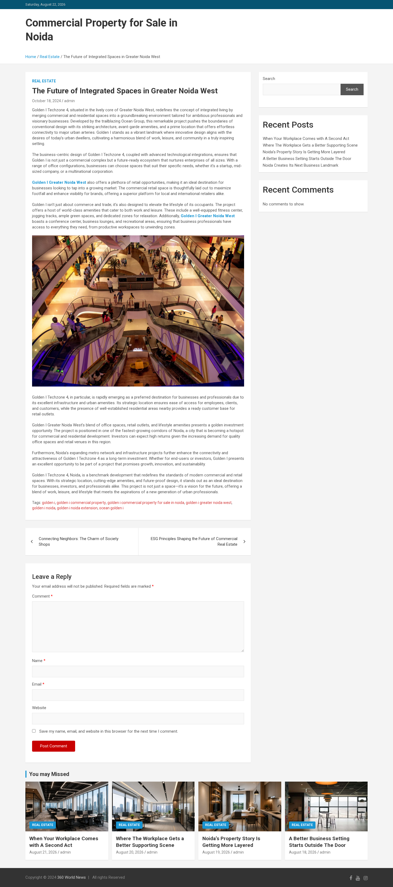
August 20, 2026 (130, 852)
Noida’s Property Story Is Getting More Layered (304, 152)
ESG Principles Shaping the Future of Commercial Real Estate (194, 541)
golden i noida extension (77, 508)
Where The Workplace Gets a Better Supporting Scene (310, 145)
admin (69, 101)
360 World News (71, 877)
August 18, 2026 (303, 852)
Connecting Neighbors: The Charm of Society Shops (78, 541)
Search (269, 78)
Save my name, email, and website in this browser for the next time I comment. (108, 731)
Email (38, 684)
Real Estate (44, 81)
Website (39, 707)
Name (38, 660)
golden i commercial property (81, 502)
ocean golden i (111, 508)
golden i (48, 502)
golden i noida (43, 508)
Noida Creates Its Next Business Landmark (300, 165)
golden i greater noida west (209, 502)
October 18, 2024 (46, 101)
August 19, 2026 (216, 852)
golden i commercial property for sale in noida (145, 502)
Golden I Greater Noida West (59, 182)
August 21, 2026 (43, 852)
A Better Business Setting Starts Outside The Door (307, 158)
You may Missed (49, 774)
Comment (42, 596)
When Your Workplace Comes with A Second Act (306, 138)
